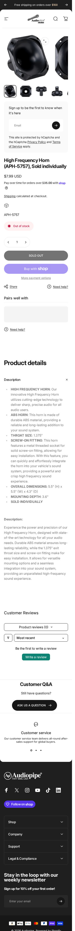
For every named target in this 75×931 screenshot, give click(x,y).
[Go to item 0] (10, 91)
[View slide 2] (36, 750)
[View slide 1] (31, 750)
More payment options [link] (36, 278)
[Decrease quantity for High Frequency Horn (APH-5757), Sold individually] (8, 242)
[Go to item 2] (26, 91)
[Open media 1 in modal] (45, 41)
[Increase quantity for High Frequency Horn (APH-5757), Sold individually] (25, 242)
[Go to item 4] (57, 91)
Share (13, 286)
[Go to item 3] (41, 91)
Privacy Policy (36, 142)
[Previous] (5, 5)
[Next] (66, 5)
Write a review (36, 657)
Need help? (60, 286)
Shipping (10, 196)
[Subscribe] (56, 125)
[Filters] (8, 638)
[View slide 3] (40, 750)
